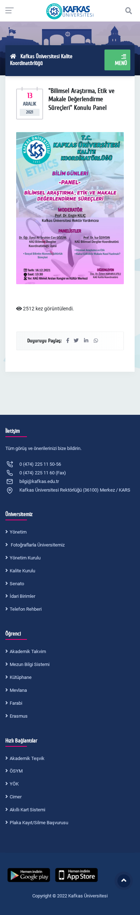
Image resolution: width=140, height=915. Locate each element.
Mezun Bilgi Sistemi (30, 664)
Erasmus (19, 716)
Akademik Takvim (28, 651)
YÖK (14, 784)
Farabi (16, 703)
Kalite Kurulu (22, 570)
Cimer (16, 796)
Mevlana (18, 690)
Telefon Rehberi (26, 609)
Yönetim (18, 532)
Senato (17, 583)
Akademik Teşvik (27, 758)
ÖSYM (16, 771)
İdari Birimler (22, 596)
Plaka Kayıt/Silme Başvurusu (39, 822)
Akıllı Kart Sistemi (27, 809)
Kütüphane (21, 677)
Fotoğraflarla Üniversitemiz (37, 545)
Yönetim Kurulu (25, 557)
